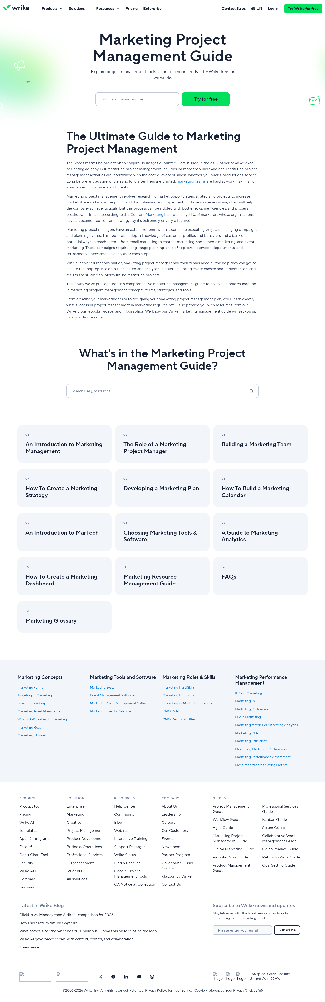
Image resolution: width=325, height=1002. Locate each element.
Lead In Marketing (31, 703)
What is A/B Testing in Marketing (42, 719)
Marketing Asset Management (40, 711)
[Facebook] (113, 977)
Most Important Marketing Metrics (261, 765)
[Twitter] (100, 977)
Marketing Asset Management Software (120, 703)
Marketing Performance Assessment (263, 757)
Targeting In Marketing (34, 695)
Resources (105, 8)
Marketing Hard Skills (178, 687)
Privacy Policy (155, 990)
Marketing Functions (178, 695)
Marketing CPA (246, 733)
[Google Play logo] (72, 977)
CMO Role (170, 711)
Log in (273, 8)
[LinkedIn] (126, 977)
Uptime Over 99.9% (265, 979)
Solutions (77, 8)
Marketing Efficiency (251, 741)
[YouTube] (139, 977)
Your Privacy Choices (241, 990)
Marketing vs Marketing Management (191, 703)
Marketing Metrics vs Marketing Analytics (266, 725)
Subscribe (287, 930)
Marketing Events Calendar (110, 711)
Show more (29, 947)
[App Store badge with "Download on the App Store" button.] (35, 977)
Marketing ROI (246, 701)
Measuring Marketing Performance (261, 749)
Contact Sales (234, 8)
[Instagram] (152, 977)
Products (49, 8)
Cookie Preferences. (209, 990)
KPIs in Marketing (248, 693)
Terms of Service (180, 990)
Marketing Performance (253, 709)
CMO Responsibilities (178, 719)
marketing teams (191, 181)
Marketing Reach (30, 727)
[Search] (251, 391)
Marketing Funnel (30, 687)
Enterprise (152, 8)
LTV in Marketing (248, 717)
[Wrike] (17, 8)
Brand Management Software (112, 695)
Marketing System (104, 687)
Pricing (131, 8)
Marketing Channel (31, 735)
